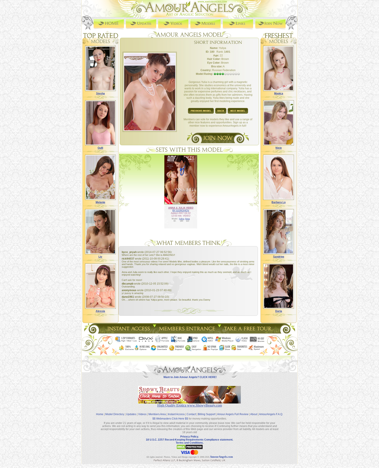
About (253, 414)
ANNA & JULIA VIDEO (180, 207)
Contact (191, 414)
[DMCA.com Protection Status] (189, 448)
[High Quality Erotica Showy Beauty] (189, 402)
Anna (187, 219)
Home (99, 414)
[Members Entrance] (187, 332)
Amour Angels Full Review (232, 414)
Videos (142, 414)
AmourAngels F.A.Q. (271, 414)
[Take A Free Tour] (249, 332)
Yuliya (181, 219)
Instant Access (176, 414)
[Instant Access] (128, 332)
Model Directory (114, 414)
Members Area (157, 414)
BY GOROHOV (180, 210)
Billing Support (206, 414)
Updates (131, 414)
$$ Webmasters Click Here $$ (170, 418)
